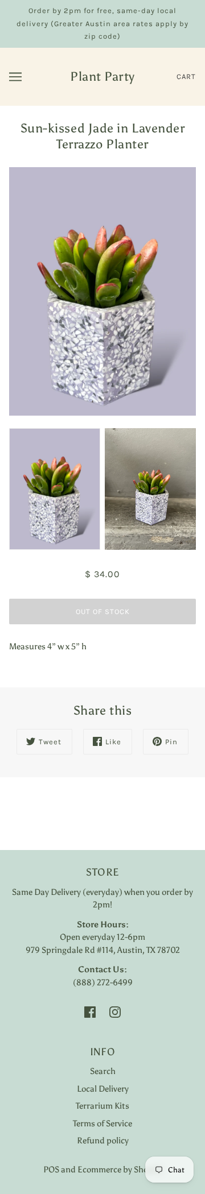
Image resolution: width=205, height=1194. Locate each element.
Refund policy (103, 1140)
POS (51, 1169)
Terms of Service (102, 1123)
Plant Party (102, 76)
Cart (186, 76)
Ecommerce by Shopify (119, 1169)
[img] (89, 1011)
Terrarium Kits (102, 1106)
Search (103, 1071)
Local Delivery (103, 1089)
